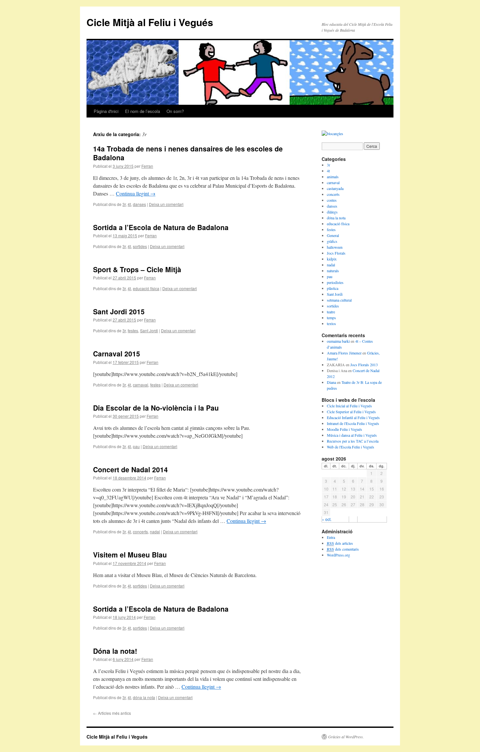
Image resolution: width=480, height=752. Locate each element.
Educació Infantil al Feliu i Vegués (353, 417)
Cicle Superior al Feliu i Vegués (351, 411)
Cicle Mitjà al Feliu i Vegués (150, 22)
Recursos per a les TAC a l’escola (352, 441)
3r (124, 204)
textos (331, 323)
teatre (331, 311)
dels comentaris (343, 549)
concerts (140, 531)
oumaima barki (338, 341)
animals (333, 176)
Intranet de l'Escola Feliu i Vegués (353, 423)
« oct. (326, 519)
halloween (335, 247)
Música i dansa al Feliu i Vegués (352, 435)
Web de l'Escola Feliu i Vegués (350, 446)
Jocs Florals (336, 253)
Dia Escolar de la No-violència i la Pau (156, 408)
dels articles (340, 543)
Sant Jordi (149, 330)
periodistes (335, 282)
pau (136, 446)
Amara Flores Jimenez (344, 352)
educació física (146, 288)
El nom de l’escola (142, 111)
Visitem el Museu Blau (130, 554)
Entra (331, 537)
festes (133, 330)
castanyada (335, 188)
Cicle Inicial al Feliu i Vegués (349, 405)
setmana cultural (339, 300)
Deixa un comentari (166, 204)
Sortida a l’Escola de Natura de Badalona (161, 227)
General (333, 235)
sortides (140, 246)
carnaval (140, 384)
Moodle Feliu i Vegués (344, 429)
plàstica (332, 288)
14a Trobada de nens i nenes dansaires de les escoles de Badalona (188, 153)
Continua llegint (135, 193)
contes (332, 200)
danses (139, 204)
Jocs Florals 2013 (364, 364)
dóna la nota (144, 697)
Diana (331, 382)
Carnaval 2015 (116, 353)
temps (331, 317)
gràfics (332, 241)
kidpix (332, 258)
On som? (175, 111)
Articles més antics (112, 713)
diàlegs (332, 211)
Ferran (147, 166)
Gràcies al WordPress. (346, 736)
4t (129, 204)
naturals (333, 270)
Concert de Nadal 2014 (130, 469)
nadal (155, 531)
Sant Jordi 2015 (119, 311)
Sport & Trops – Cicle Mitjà (137, 269)
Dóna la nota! (115, 651)
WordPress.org (338, 554)
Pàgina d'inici (106, 111)
